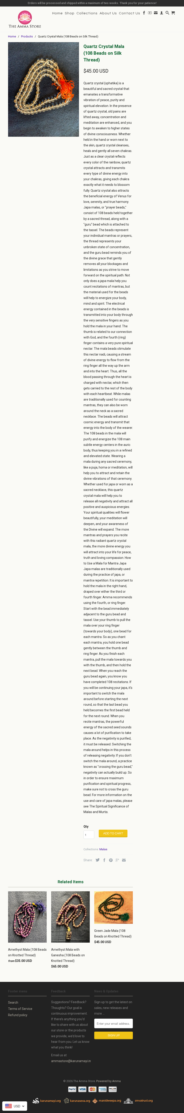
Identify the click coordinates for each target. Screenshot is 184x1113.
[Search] (167, 13)
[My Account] (162, 13)
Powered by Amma (108, 1081)
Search (13, 1002)
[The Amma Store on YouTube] (150, 13)
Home (57, 13)
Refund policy (17, 1015)
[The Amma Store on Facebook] (144, 13)
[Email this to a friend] (123, 860)
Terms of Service (20, 1009)
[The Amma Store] (25, 19)
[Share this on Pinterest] (110, 860)
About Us (108, 13)
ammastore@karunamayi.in (71, 1061)
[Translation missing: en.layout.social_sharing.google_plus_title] (116, 860)
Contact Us (129, 13)
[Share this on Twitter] (96, 860)
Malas (103, 849)
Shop (69, 13)
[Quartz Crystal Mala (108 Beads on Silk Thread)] (43, 89)
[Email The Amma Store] (156, 13)
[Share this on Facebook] (103, 860)
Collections (87, 13)
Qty (85, 826)
